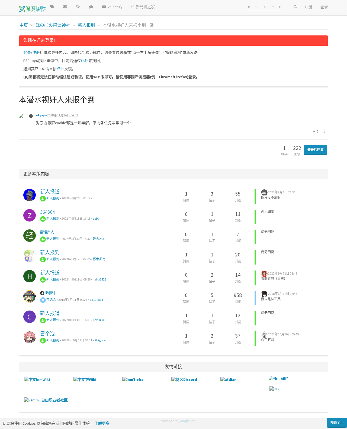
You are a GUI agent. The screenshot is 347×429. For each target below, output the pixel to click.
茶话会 (51, 300)
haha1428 (99, 279)
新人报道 (50, 192)
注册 (36, 52)
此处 (84, 60)
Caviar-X (98, 320)
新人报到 (52, 198)
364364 (47, 212)
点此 (60, 68)
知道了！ (336, 422)
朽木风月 (99, 259)
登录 (27, 52)
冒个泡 (47, 334)
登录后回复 (315, 150)
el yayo (41, 115)
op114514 (96, 300)
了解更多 (102, 423)
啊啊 (50, 293)
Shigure (100, 340)
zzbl (96, 218)
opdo (96, 198)
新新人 (47, 232)
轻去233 (98, 239)
